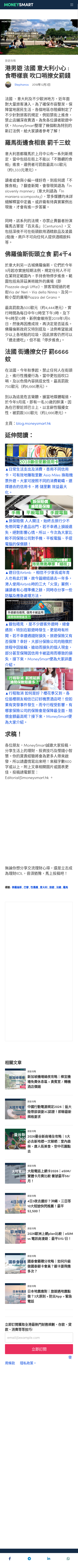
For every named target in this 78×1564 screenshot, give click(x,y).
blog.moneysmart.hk (33, 423)
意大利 (44, 887)
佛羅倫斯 (18, 887)
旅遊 (52, 887)
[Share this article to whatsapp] (68, 1558)
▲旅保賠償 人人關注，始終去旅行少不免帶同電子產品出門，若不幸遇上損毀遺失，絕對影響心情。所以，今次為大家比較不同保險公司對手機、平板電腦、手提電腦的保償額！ (38, 532)
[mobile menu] (72, 4)
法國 (59, 887)
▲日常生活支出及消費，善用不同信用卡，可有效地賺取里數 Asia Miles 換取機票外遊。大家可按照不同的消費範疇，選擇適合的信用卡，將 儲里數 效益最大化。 (39, 480)
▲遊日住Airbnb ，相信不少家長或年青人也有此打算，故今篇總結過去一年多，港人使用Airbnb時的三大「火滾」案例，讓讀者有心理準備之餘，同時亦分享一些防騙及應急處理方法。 (38, 584)
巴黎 (27, 887)
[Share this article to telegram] (29, 1558)
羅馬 (65, 887)
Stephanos (22, 84)
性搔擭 (35, 887)
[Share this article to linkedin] (49, 1558)
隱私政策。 (28, 1363)
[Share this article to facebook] (10, 1558)
